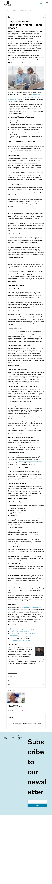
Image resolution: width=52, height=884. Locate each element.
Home (5, 735)
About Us (5, 737)
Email (29, 798)
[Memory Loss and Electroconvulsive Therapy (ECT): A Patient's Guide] (16, 698)
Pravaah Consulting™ (34, 811)
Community (20, 737)
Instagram (13, 737)
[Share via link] (17, 680)
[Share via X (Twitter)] (11, 680)
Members (5, 741)
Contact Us (20, 738)
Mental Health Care (12, 674)
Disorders (5, 738)
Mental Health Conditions (13, 676)
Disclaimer (20, 739)
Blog (19, 735)
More (31, 10)
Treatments (6, 740)
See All (43, 690)
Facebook (12, 735)
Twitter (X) (13, 738)
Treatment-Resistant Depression (20, 10)
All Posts (8, 10)
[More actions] (43, 17)
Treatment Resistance (12, 673)
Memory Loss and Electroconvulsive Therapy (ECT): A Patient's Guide (15, 705)
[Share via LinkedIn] (14, 680)
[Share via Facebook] (8, 680)
